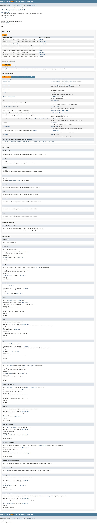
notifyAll (35, 141)
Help (32, 1)
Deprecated (23, 1)
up (52, 134)
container (41, 39)
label (40, 50)
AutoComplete (4, 17)
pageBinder (42, 52)
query (52, 126)
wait (46, 141)
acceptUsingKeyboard (56, 81)
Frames (17, 3)
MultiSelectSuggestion (69, 81)
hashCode (25, 141)
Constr (14, 5)
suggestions (42, 54)
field (40, 45)
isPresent (54, 122)
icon (40, 48)
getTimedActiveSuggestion (58, 115)
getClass (19, 141)
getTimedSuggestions (56, 118)
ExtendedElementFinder (15, 43)
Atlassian (13, 519)
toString (41, 141)
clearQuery (54, 89)
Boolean (34, 130)
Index (28, 1)
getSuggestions (55, 106)
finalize (13, 141)
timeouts (41, 56)
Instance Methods (17, 76)
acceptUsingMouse (56, 85)
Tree (19, 1)
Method (19, 5)
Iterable (35, 118)
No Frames (22, 3)
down (52, 92)
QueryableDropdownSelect (9, 68)
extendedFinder (43, 43)
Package (8, 1)
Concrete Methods (29, 76)
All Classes (30, 3)
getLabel (53, 102)
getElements (54, 100)
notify (30, 141)
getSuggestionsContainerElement (59, 110)
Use (16, 1)
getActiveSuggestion (56, 96)
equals (8, 141)
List (4, 106)
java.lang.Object (5, 12)
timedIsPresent (55, 130)
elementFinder (42, 41)
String (56, 126)
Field (10, 5)
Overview (2, 1)
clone (4, 141)
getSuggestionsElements (57, 112)
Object (7, 22)
